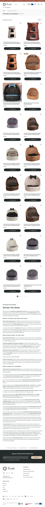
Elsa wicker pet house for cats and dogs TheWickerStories (33, 285)
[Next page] (27, 296)
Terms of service (26, 473)
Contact (4, 485)
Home (4, 10)
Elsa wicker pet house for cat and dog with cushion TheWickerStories (32, 255)
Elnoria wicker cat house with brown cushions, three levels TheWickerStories (12, 73)
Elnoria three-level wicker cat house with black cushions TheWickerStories (12, 43)
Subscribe (36, 457)
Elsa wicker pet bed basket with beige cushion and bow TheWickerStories (32, 134)
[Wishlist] (35, 4)
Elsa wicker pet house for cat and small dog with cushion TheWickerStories (12, 285)
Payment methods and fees (28, 471)
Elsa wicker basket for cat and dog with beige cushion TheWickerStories (32, 73)
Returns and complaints (28, 477)
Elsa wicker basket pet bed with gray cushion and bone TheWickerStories (11, 103)
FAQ (3, 487)
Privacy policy (26, 475)
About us (4, 483)
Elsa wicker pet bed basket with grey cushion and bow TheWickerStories (32, 225)
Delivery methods (26, 469)
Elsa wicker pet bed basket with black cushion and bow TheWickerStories (32, 164)
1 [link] (17, 296)
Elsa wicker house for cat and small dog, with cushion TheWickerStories (11, 134)
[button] (38, 4)
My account (5, 491)
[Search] (24, 4)
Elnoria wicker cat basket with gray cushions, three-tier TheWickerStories (32, 43)
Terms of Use (17, 460)
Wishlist (4, 489)
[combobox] (19, 4)
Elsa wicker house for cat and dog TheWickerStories (31, 103)
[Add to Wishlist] (20, 23)
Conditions (12, 460)
